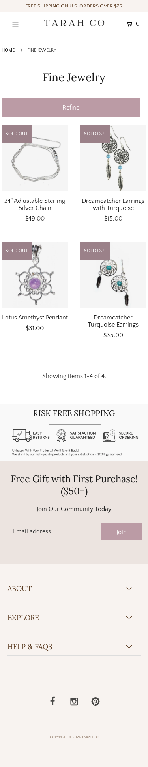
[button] (71, 107)
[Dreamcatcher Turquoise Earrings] (113, 275)
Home (8, 50)
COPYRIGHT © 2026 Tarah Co (74, 737)
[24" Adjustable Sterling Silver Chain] (35, 158)
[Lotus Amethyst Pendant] (35, 275)
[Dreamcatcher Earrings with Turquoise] (113, 158)
